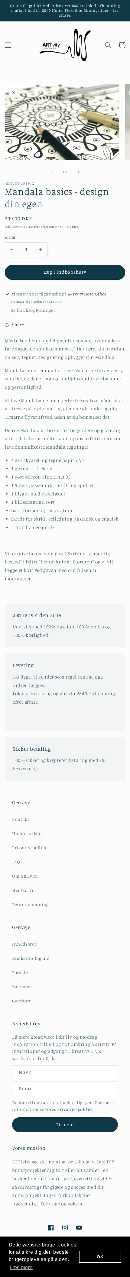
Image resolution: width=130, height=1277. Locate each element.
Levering (36, 226)
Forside (20, 972)
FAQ (16, 861)
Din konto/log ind (31, 958)
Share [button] (18, 324)
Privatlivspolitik (29, 847)
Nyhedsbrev (24, 943)
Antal (10, 237)
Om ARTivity (25, 876)
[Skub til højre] (78, 171)
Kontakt (20, 819)
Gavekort (21, 1000)
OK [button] (100, 1256)
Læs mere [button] (21, 1267)
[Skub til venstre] (51, 171)
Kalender (21, 986)
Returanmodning (30, 904)
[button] (8, 45)
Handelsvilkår (27, 833)
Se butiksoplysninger (33, 310)
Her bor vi (22, 890)
